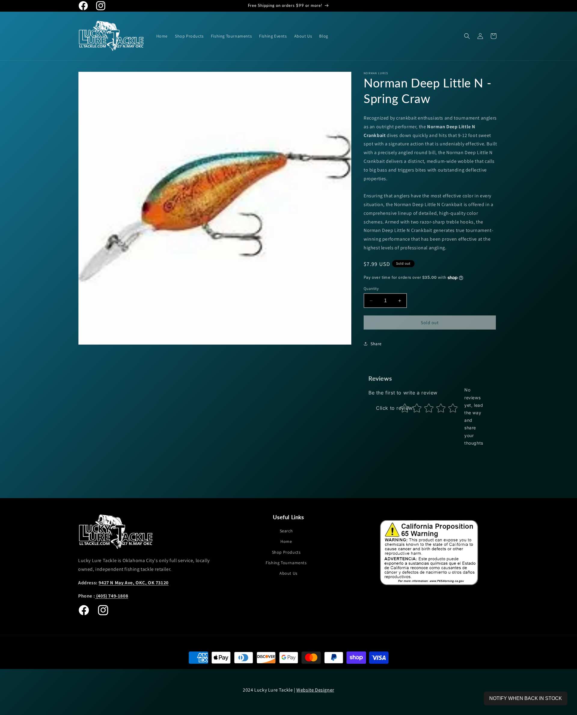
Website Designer (315, 690)
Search (286, 531)
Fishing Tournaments (286, 562)
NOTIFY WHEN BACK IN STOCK (525, 698)
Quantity (371, 288)
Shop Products (286, 552)
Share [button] (376, 343)
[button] (467, 36)
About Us (288, 573)
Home (286, 541)
